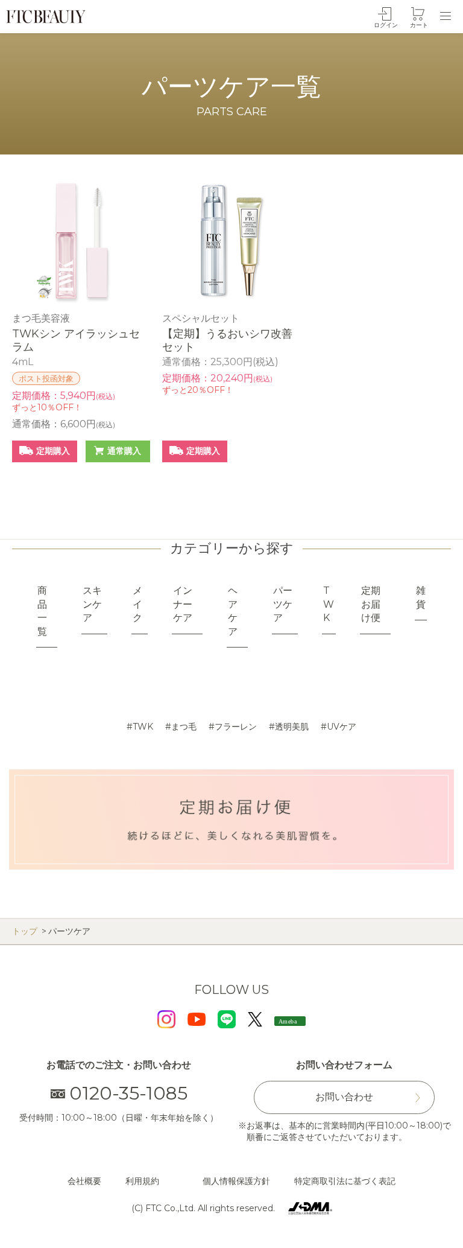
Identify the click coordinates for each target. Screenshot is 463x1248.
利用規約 (142, 1181)
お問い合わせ (344, 1097)
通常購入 (124, 450)
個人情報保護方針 (236, 1181)
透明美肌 (292, 726)
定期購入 (53, 450)
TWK (143, 726)
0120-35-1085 (128, 1093)
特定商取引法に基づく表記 (344, 1181)
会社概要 (84, 1181)
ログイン (386, 25)
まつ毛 (184, 726)
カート (419, 25)
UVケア (341, 726)
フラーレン (236, 726)
